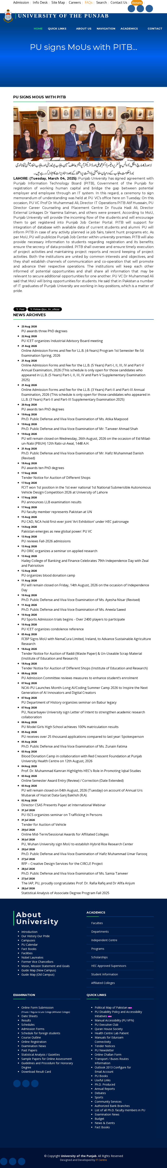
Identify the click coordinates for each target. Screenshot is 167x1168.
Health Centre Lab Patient (112, 1033)
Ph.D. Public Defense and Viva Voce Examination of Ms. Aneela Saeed (73, 609)
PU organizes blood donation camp (48, 575)
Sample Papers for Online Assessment (46, 1059)
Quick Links (57, 28)
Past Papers (29, 1050)
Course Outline (31, 1037)
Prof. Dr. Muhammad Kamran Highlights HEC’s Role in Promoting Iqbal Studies (81, 771)
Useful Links (103, 1080)
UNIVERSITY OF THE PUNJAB (63, 16)
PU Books (101, 1076)
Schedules (28, 1025)
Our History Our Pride (35, 936)
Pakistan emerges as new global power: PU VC (56, 531)
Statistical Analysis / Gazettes (40, 1054)
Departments (100, 931)
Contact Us (119, 2)
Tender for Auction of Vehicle (43, 824)
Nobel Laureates (32, 957)
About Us (83, 28)
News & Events (105, 1123)
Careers (75, 2)
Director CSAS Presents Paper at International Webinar (63, 805)
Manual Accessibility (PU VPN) (114, 1020)
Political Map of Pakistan (111, 1007)
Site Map (58, 2)
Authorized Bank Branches (112, 1106)
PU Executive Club (106, 1025)
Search (101, 2)
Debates (100, 1093)
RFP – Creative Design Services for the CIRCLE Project (62, 863)
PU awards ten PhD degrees (42, 409)
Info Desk (40, 2)
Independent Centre (104, 940)
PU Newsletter (104, 1050)
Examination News (33, 1046)
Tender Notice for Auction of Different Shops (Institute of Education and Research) (84, 668)
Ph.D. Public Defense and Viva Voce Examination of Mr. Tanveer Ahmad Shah (79, 429)
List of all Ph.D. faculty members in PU (120, 1110)
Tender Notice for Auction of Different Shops (55, 477)
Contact (155, 28)
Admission (21, 2)
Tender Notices (105, 1046)
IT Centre (101, 1160)
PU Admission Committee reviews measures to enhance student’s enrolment (79, 678)
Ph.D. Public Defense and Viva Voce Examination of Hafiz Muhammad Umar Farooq (84, 854)
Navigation (106, 28)
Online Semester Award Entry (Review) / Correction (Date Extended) (72, 780)
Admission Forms (32, 1029)
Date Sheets (29, 1016)
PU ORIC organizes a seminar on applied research (59, 551)
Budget (99, 1119)
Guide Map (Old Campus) (37, 974)
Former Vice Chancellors (37, 962)
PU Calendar (29, 944)
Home (38, 28)
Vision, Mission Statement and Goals (45, 966)
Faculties (97, 923)
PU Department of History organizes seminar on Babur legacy (68, 702)
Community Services (108, 1101)
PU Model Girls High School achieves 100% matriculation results (70, 727)
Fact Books (28, 949)
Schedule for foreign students (40, 1033)
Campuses (28, 940)
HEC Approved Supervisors (108, 966)
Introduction (29, 932)
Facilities (27, 953)
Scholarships (99, 957)
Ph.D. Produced (105, 1084)
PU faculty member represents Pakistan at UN (56, 512)
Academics (129, 28)
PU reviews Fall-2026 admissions (46, 541)
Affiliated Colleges (103, 983)
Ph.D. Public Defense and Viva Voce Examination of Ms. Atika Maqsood (74, 419)
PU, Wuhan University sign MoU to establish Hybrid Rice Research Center (77, 844)
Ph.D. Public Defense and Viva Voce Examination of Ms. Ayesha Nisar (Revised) (80, 600)
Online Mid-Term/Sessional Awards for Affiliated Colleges (65, 834)
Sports (99, 1097)
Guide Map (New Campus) (38, 970)
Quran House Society (109, 1029)
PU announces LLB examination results (51, 502)
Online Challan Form (108, 1054)
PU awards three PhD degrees (44, 331)
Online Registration (33, 1042)
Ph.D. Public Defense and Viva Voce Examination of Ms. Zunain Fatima (74, 746)
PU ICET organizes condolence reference (52, 629)
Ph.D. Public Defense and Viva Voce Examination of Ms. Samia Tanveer (74, 873)
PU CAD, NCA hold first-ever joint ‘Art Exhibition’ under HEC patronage (75, 521)
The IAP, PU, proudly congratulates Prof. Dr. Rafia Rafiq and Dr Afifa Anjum (78, 883)
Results (26, 1020)
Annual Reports (105, 1089)
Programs (97, 949)
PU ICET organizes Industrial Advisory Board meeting (62, 341)
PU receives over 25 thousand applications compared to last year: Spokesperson (82, 736)
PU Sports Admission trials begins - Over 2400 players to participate (73, 619)
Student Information (104, 974)
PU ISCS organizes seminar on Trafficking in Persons (61, 815)
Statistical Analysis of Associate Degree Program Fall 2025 (65, 893)
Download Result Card (36, 1072)
